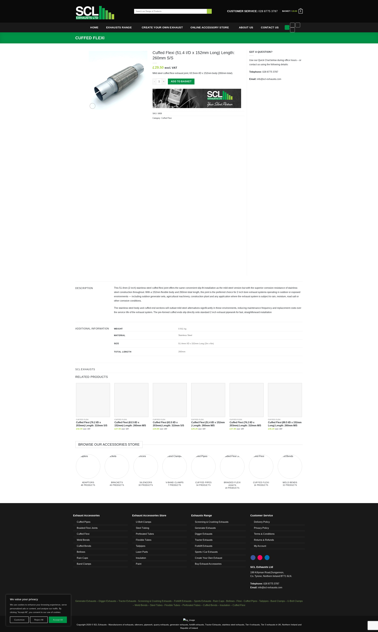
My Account (260, 546)
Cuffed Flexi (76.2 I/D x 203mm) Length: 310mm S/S (91, 424)
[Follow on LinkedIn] (292, 29)
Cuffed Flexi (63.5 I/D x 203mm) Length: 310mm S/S (168, 424)
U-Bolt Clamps (143, 522)
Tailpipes (140, 546)
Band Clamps (84, 564)
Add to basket (181, 81)
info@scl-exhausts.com (269, 79)
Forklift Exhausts (203, 546)
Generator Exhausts (205, 528)
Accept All (58, 620)
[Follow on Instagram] (297, 25)
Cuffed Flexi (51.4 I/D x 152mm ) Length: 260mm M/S (208, 424)
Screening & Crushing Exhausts (211, 522)
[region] (38, 610)
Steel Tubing (142, 528)
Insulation (141, 558)
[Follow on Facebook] (292, 25)
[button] (292, 11)
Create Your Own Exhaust (162, 27)
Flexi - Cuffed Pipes (247, 601)
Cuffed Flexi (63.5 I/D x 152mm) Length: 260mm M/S (130, 424)
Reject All (38, 620)
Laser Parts (142, 552)
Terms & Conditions (264, 534)
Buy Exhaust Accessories (208, 564)
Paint (138, 564)
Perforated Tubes (145, 534)
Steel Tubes (156, 605)
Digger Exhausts (203, 534)
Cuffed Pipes (83, 522)
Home (94, 27)
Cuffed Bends (84, 546)
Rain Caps (82, 558)
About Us (246, 27)
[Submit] (209, 11)
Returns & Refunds (264, 540)
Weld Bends (83, 540)
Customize (19, 620)
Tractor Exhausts (203, 540)
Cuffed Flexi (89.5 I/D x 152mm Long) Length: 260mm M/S (285, 424)
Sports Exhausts (202, 601)
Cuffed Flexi (90, 38)
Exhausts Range (119, 27)
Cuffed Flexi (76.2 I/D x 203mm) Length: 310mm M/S (245, 424)
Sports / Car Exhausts (206, 552)
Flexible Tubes (143, 540)
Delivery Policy (262, 522)
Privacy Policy (261, 528)
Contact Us (270, 27)
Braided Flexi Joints (87, 528)
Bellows (81, 552)
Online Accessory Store (209, 27)
